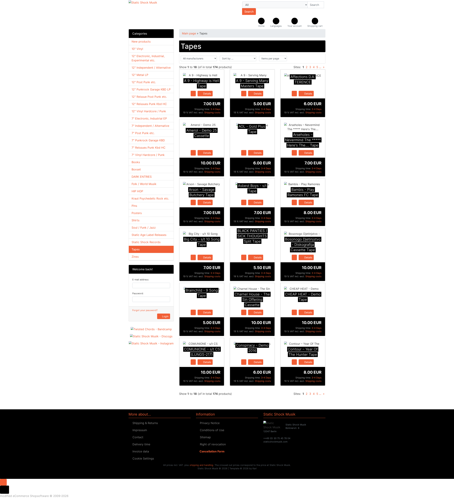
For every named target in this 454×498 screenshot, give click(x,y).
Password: (138, 293)
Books (136, 162)
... (320, 67)
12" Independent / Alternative (151, 67)
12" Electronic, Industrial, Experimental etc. (148, 58)
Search (249, 11)
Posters (137, 213)
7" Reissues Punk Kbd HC (148, 147)
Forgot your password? (144, 310)
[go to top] (3, 482)
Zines (135, 256)
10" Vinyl (137, 49)
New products (141, 41)
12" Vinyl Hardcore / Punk (149, 111)
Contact (137, 437)
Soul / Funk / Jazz (144, 227)
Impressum (139, 430)
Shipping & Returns (144, 423)
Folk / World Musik (144, 184)
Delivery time (140, 444)
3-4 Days (215, 109)
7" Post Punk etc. (143, 133)
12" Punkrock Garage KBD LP (151, 89)
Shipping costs (212, 112)
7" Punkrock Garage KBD (148, 140)
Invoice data (140, 451)
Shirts (135, 220)
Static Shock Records (146, 242)
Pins (134, 206)
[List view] (320, 58)
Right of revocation (212, 444)
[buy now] (193, 93)
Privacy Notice (209, 423)
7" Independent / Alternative (150, 126)
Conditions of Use (211, 430)
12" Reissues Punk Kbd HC (149, 104)
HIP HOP (137, 191)
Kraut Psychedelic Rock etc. (150, 198)
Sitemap (204, 437)
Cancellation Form (211, 451)
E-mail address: (140, 279)
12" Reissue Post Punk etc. (149, 96)
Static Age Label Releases (149, 235)
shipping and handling (201, 465)
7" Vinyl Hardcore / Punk (148, 155)
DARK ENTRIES (142, 176)
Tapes (136, 249)
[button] (276, 22)
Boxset (136, 169)
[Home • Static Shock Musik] (159, 14)
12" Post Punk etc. (144, 82)
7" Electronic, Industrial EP (149, 118)
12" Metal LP (140, 75)
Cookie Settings (142, 458)
